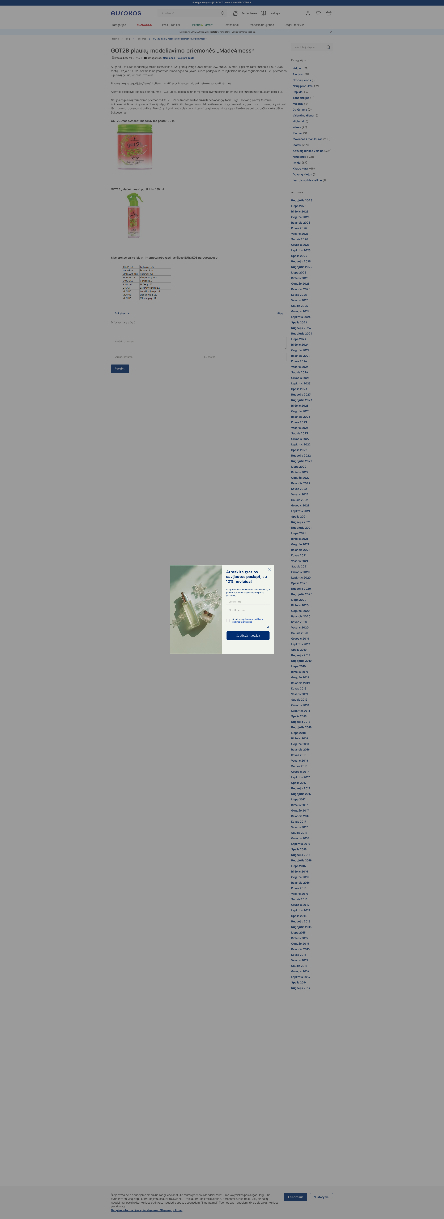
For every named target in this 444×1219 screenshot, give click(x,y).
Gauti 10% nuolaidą (248, 635)
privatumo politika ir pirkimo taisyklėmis (247, 620)
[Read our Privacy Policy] (268, 627)
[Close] (270, 569)
